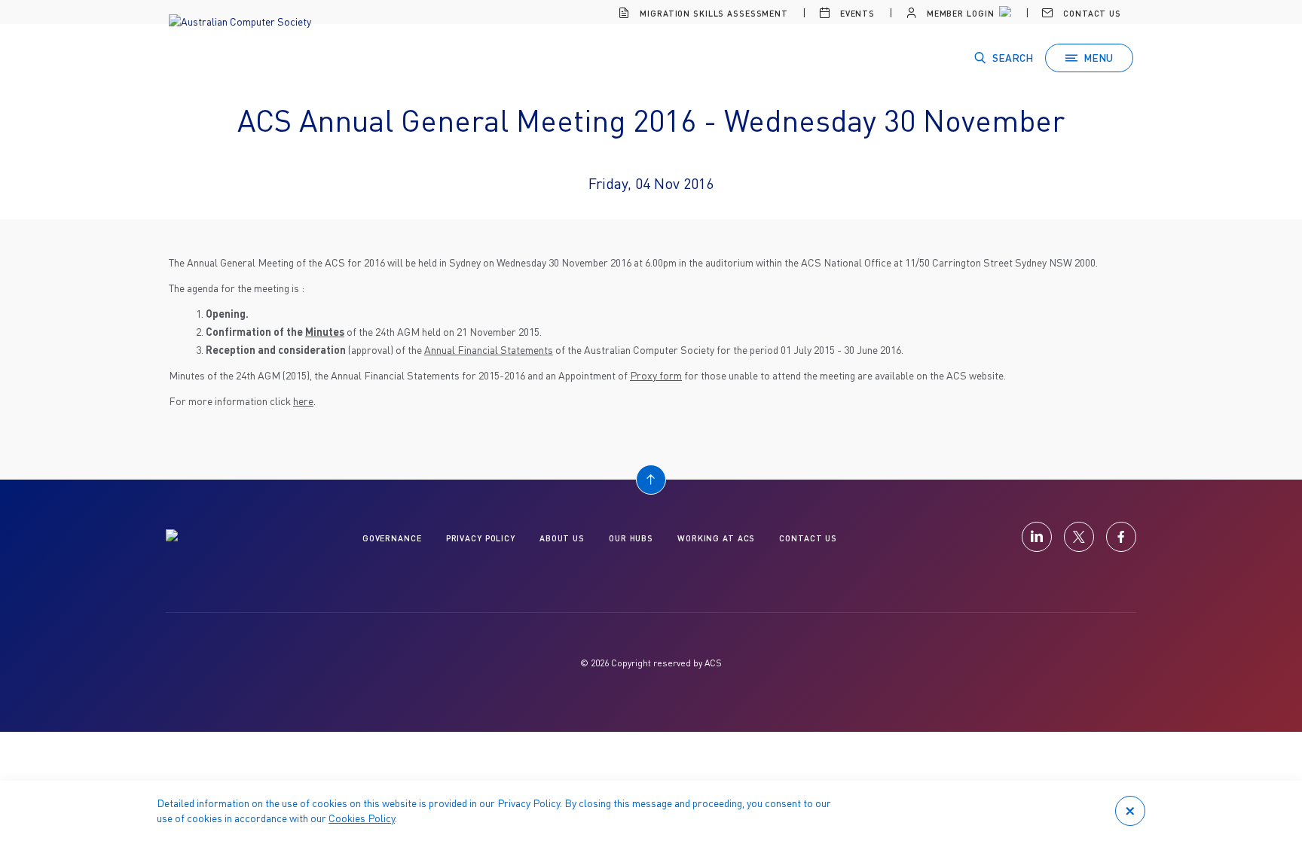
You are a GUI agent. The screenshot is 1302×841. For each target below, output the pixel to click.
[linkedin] (1037, 537)
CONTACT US (808, 538)
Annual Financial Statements (488, 349)
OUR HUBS (631, 538)
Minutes (324, 331)
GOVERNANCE (392, 538)
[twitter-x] (1079, 537)
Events (856, 13)
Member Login (959, 13)
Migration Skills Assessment (712, 13)
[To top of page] (651, 480)
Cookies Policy (362, 818)
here (303, 401)
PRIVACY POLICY (480, 538)
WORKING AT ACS (716, 538)
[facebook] (1121, 537)
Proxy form (656, 375)
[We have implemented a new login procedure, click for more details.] (1003, 13)
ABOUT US (562, 538)
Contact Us (1090, 13)
